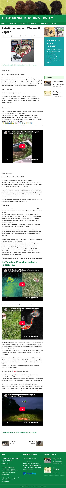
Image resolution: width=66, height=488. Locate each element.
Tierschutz (12, 23)
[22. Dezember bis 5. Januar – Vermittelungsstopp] (47, 85)
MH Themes (43, 486)
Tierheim (22, 23)
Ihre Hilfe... (30, 36)
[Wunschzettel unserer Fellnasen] (54, 32)
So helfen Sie (32, 23)
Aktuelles (24, 36)
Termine (50, 77)
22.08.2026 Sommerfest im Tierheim (57, 93)
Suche (54, 23)
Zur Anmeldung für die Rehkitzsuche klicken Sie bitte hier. (19, 65)
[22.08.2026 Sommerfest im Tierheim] (47, 95)
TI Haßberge (16, 36)
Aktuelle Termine (50, 454)
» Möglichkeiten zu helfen (30, 458)
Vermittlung (44, 23)
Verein (3, 23)
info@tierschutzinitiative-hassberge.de (8, 473)
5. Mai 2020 (7, 36)
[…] (50, 70)
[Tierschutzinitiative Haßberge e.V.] (33, 13)
